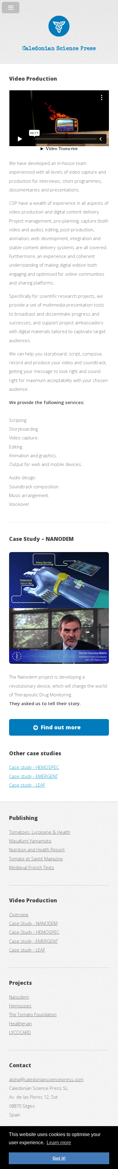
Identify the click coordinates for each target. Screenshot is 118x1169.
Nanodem (19, 997)
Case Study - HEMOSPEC (34, 932)
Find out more (61, 727)
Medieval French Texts (31, 867)
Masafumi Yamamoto (30, 841)
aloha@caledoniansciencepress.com (46, 1079)
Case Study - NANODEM (33, 923)
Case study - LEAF (27, 785)
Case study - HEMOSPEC (34, 767)
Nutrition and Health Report (37, 849)
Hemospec (20, 1006)
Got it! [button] (59, 1158)
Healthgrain (20, 1023)
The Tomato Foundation (33, 1014)
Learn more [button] (59, 1142)
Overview (18, 914)
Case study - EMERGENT (33, 776)
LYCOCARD (20, 1032)
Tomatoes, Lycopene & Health (39, 832)
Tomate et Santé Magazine (36, 859)
